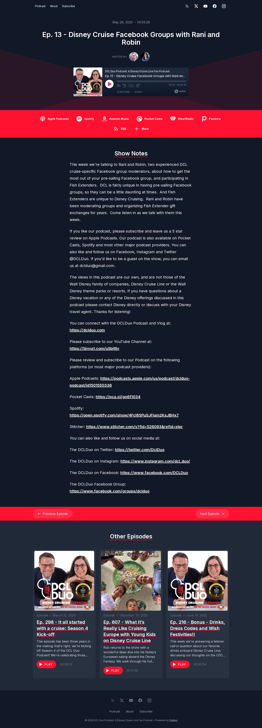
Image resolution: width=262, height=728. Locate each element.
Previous (55, 514)
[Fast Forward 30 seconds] (138, 86)
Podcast (40, 6)
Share (138, 92)
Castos (173, 720)
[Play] (109, 84)
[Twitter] (196, 6)
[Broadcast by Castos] (180, 91)
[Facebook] (214, 6)
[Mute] (118, 85)
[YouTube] (205, 6)
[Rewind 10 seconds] (124, 86)
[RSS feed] (187, 6)
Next (209, 514)
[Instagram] (224, 6)
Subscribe (68, 6)
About (54, 6)
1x (131, 85)
